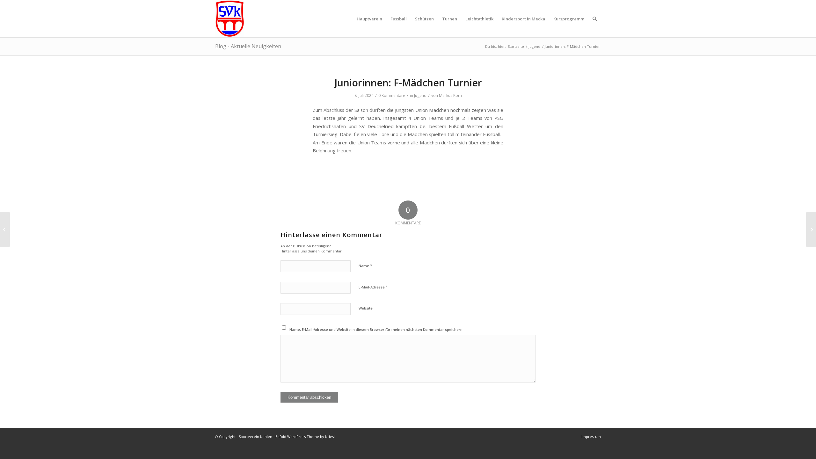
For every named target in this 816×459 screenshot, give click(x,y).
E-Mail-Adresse (373, 287)
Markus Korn (450, 95)
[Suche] (594, 18)
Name (365, 265)
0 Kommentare (391, 95)
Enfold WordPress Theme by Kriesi (305, 436)
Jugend (420, 95)
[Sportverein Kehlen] (229, 18)
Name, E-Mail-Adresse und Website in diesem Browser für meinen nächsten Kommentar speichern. (376, 329)
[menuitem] (369, 18)
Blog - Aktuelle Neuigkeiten (248, 46)
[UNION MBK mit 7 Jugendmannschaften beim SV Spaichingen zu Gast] (811, 229)
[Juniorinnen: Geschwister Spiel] (5, 229)
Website (366, 308)
